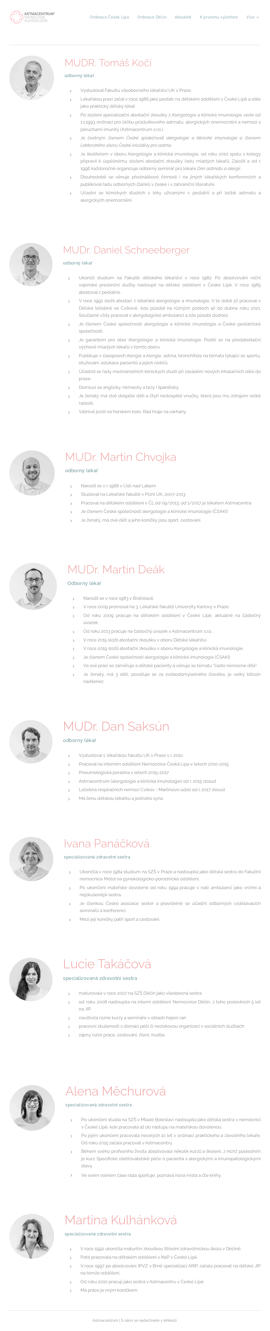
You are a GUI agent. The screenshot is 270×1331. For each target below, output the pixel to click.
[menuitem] (111, 17)
